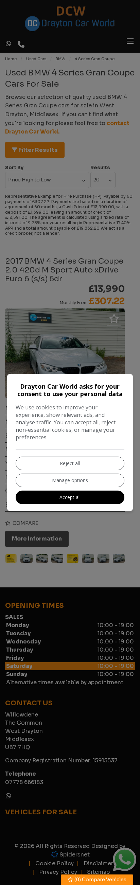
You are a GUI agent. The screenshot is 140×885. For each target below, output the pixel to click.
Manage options (70, 480)
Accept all (70, 497)
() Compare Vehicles (99, 880)
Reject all (70, 463)
